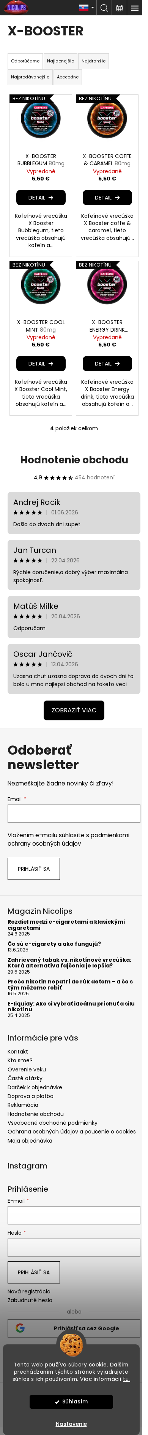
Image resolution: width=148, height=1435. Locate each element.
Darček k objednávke (35, 1087)
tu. (126, 1379)
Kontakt (18, 1051)
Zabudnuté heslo (30, 1300)
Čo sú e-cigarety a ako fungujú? (54, 944)
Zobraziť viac (74, 710)
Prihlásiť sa (34, 869)
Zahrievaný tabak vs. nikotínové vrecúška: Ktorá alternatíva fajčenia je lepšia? (69, 963)
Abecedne (68, 77)
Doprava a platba (31, 1096)
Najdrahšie (93, 61)
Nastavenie (71, 1424)
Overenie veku (27, 1069)
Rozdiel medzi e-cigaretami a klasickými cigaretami (66, 925)
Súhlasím (75, 1401)
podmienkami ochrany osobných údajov (68, 839)
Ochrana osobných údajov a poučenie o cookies (72, 1131)
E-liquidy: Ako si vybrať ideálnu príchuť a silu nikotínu (71, 1007)
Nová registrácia (29, 1291)
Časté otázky (25, 1078)
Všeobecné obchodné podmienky (53, 1123)
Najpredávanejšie (30, 77)
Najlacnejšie (60, 61)
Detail (36, 197)
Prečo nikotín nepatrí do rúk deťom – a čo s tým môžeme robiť (70, 985)
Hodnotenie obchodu (74, 460)
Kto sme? (20, 1060)
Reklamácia (23, 1105)
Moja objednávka (30, 1140)
